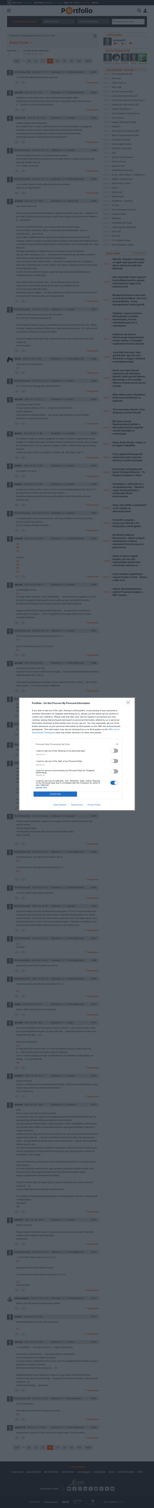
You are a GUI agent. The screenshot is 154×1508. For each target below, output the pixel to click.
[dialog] (77, 754)
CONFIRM (55, 794)
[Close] (129, 703)
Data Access (77, 805)
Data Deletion (60, 805)
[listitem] (77, 744)
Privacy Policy (94, 805)
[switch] (114, 751)
